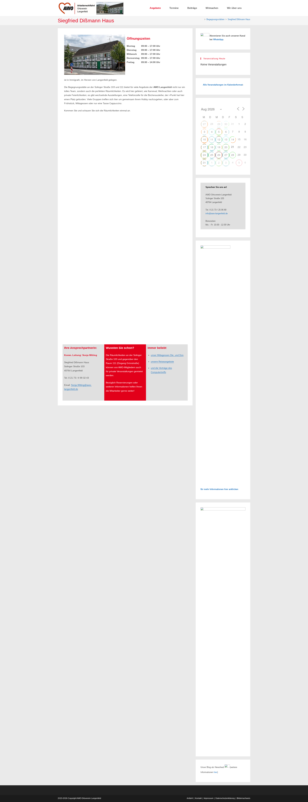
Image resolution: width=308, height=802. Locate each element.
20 (225, 147)
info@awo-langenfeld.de (216, 213)
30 (225, 124)
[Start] (202, 19)
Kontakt (198, 798)
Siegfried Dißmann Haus (239, 19)
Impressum (208, 798)
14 (232, 139)
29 (218, 124)
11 (211, 139)
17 (204, 147)
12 (218, 139)
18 (211, 147)
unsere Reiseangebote (162, 361)
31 (204, 162)
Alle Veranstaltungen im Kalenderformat (223, 85)
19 (218, 147)
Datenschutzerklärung (225, 798)
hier (215, 772)
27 (204, 124)
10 (204, 139)
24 (204, 155)
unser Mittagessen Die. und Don (167, 355)
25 (211, 155)
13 (225, 139)
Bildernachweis (243, 798)
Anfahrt (190, 798)
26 (218, 155)
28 (232, 155)
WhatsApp (218, 39)
